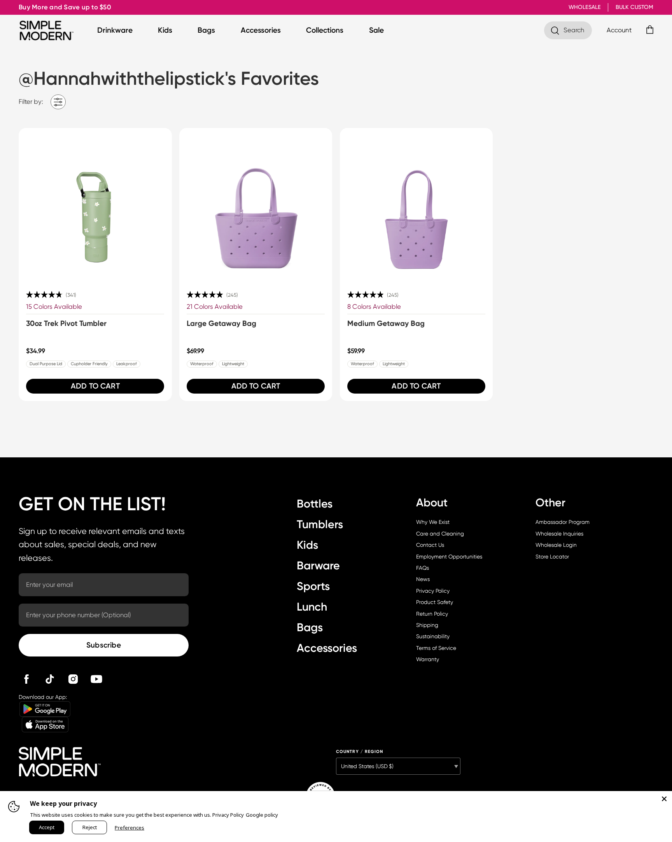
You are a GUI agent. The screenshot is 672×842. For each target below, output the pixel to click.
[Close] (664, 799)
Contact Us (430, 545)
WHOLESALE (585, 7)
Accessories (261, 30)
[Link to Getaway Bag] (255, 204)
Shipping (427, 625)
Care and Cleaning (440, 533)
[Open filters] (58, 102)
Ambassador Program (563, 522)
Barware (318, 565)
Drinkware (115, 30)
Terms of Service (436, 648)
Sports (313, 586)
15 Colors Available (54, 306)
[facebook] (26, 679)
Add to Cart (95, 386)
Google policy (262, 814)
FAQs (422, 568)
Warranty (427, 659)
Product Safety (434, 602)
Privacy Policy (433, 591)
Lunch (312, 606)
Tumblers (320, 524)
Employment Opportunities (449, 556)
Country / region (359, 751)
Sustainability (433, 636)
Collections (324, 30)
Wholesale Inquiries (559, 533)
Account (619, 30)
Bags (206, 30)
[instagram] (73, 679)
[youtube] (96, 679)
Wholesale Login (556, 545)
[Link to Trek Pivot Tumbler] (95, 204)
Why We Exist (433, 522)
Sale (376, 30)
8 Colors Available (374, 306)
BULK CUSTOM (634, 7)
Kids (165, 30)
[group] (95, 264)
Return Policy (432, 614)
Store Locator (552, 556)
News (423, 579)
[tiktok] (50, 679)
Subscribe (103, 645)
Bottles (314, 503)
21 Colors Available (215, 306)
